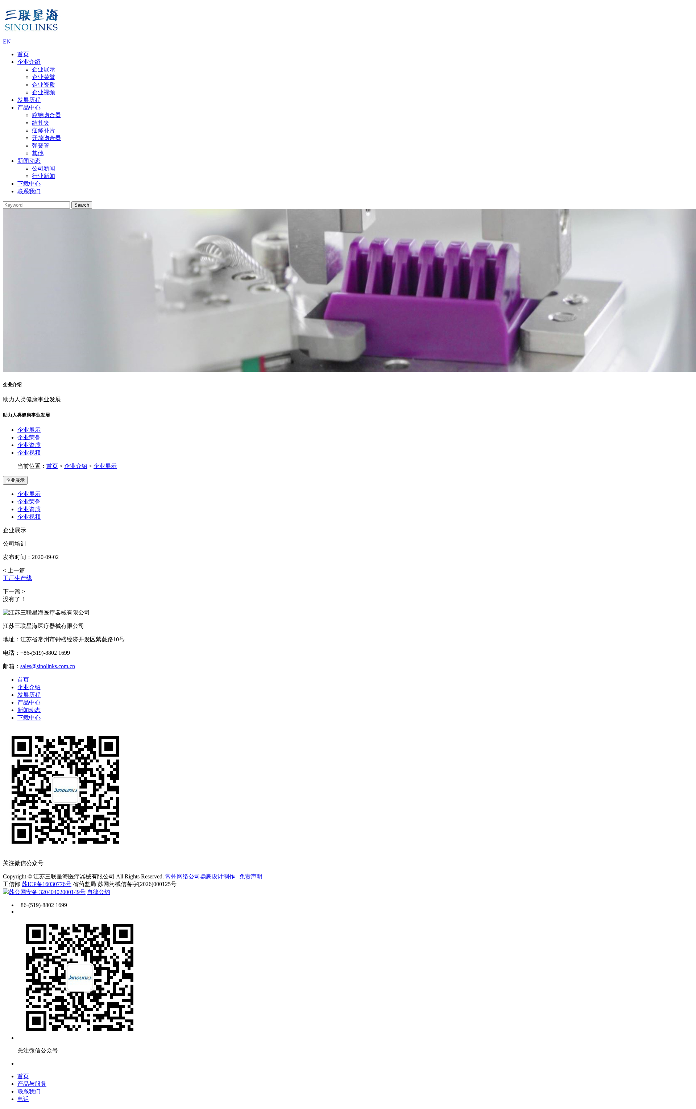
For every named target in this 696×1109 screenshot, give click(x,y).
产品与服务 (31, 1084)
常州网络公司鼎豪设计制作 (200, 876)
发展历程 (29, 100)
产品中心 (29, 107)
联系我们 (29, 191)
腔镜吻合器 (46, 115)
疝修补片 (43, 130)
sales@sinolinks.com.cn (47, 666)
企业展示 (43, 69)
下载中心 (29, 184)
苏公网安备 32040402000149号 (47, 892)
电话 (23, 1099)
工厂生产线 (17, 578)
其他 (38, 153)
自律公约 (98, 892)
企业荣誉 (43, 77)
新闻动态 (29, 161)
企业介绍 (29, 62)
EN (7, 41)
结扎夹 (40, 123)
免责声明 (250, 876)
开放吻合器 (46, 138)
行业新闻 (43, 176)
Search (81, 205)
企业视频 (43, 92)
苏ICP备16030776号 (46, 884)
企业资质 (43, 85)
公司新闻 (43, 168)
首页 (23, 54)
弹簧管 (40, 145)
